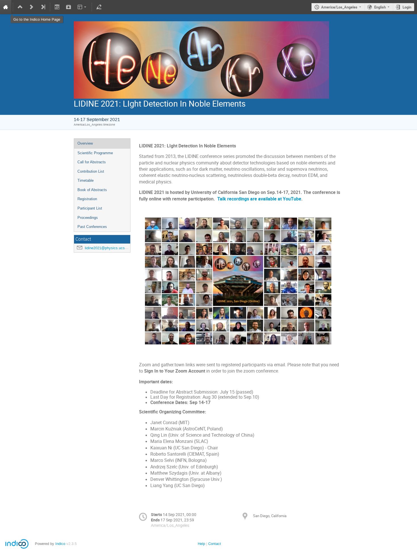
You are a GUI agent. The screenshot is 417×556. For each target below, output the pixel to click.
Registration (87, 199)
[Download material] (68, 7)
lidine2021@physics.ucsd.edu (109, 248)
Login (407, 7)
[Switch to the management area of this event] (99, 7)
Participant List (89, 208)
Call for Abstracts (91, 162)
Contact (214, 543)
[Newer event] (31, 7)
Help (201, 543)
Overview (85, 143)
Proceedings (87, 217)
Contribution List (90, 171)
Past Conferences (92, 227)
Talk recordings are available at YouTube (259, 199)
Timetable (85, 180)
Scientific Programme (95, 153)
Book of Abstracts (92, 190)
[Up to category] (20, 7)
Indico (60, 543)
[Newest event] (43, 7)
